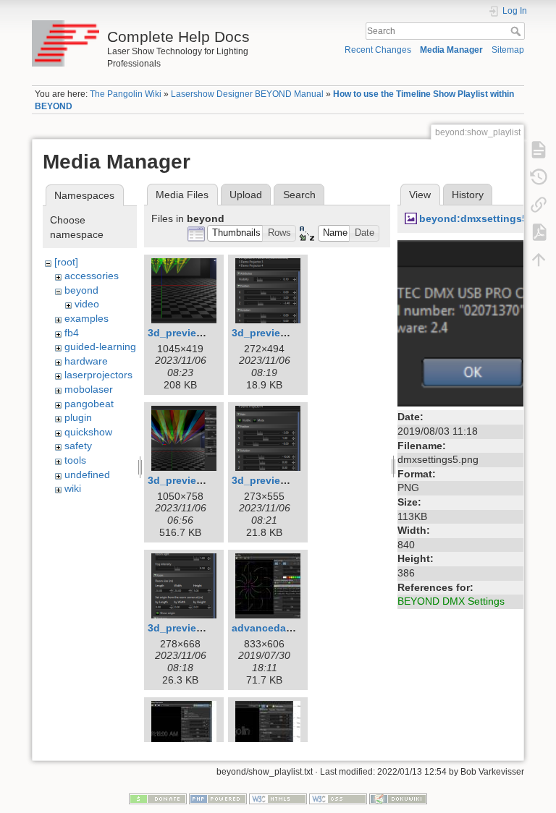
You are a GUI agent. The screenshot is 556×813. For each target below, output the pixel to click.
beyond (81, 290)
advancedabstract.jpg (286, 628)
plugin (78, 417)
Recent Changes (378, 50)
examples (86, 318)
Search (517, 31)
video (87, 304)
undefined (87, 474)
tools (75, 460)
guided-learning (100, 346)
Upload (245, 194)
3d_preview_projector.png (296, 480)
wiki (72, 488)
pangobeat (89, 403)
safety (78, 445)
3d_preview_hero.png (201, 480)
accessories (91, 275)
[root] (66, 262)
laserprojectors (98, 374)
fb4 (71, 333)
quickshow (88, 432)
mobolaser (88, 389)
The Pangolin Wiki (125, 94)
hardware (86, 361)
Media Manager (451, 50)
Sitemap (508, 50)
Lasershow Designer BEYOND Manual (247, 94)
